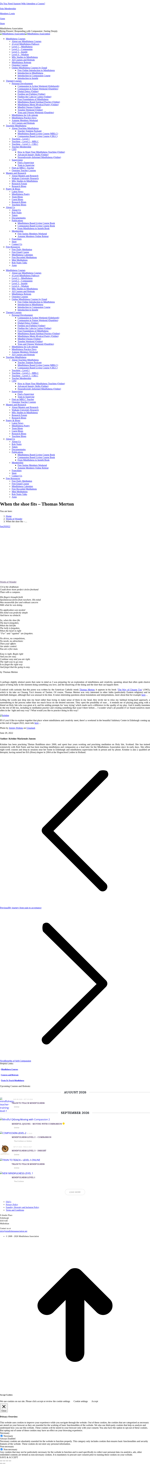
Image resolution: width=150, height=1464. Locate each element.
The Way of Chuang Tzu (130, 689)
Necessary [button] (5, 1433)
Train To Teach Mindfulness (12, 1080)
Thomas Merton (86, 689)
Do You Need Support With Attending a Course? (22, 3)
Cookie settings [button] (81, 1401)
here (143, 695)
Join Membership (8, 8)
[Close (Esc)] (1, 1460)
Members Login (7, 13)
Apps (2, 18)
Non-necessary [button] (7, 1446)
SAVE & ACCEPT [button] (9, 1457)
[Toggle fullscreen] (7, 1460)
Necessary (8, 1436)
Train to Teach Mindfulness (28, 1103)
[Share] (4, 1460)
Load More (75, 1192)
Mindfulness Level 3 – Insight (29, 1150)
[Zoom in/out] (10, 1460)
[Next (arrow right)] (4, 1463)
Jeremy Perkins (16, 728)
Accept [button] (94, 1401)
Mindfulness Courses (9, 1069)
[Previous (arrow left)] (1, 1463)
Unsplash (31, 728)
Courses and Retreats (9, 1075)
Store (2, 23)
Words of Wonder (8, 582)
